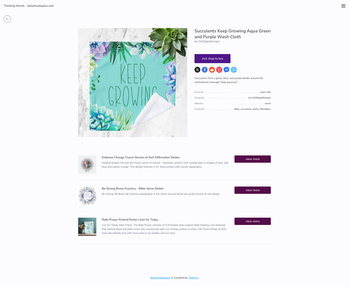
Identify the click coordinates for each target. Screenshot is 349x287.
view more (253, 159)
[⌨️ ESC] (7, 19)
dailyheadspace (160, 278)
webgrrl (193, 278)
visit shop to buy (212, 59)
